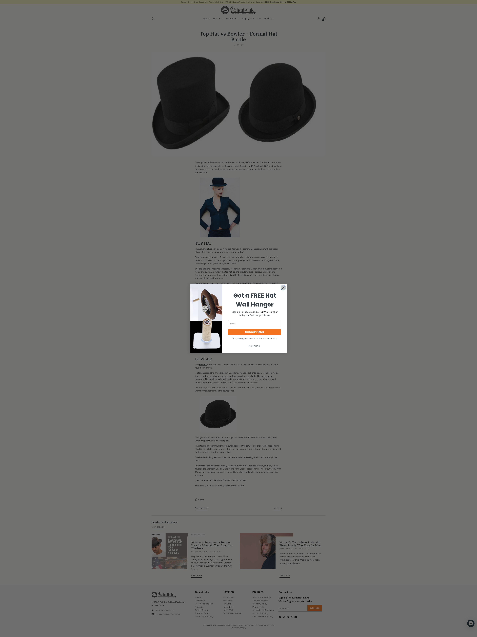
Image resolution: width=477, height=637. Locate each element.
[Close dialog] (283, 287)
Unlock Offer (254, 332)
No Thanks (254, 345)
